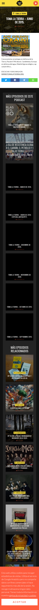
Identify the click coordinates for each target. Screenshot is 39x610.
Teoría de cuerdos (20, 493)
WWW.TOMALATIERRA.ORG (12, 74)
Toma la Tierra (20, 13)
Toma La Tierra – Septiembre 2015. (19, 336)
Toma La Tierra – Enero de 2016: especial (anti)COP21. (19, 215)
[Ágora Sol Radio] (19, 3)
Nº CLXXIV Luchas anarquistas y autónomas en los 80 (19, 377)
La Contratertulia (20, 373)
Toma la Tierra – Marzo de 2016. (19, 187)
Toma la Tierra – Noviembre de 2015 (19, 275)
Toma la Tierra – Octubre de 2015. (19, 306)
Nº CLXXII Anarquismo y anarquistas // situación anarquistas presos (19, 525)
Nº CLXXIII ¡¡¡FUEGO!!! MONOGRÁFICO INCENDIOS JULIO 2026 (19, 437)
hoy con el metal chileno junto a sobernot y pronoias (19, 467)
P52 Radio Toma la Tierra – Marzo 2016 (19, 156)
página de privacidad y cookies (22, 595)
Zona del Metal (20, 463)
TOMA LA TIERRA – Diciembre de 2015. (19, 245)
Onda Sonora (20, 405)
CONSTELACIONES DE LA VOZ (19, 408)
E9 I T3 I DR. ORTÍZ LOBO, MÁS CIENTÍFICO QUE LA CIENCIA (19, 496)
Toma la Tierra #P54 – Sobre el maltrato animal (19, 126)
